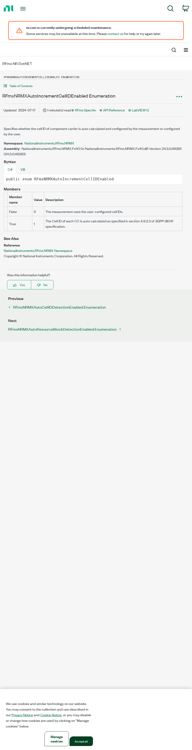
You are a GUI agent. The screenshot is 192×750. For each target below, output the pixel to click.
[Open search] (173, 49)
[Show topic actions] (179, 96)
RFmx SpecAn (85, 109)
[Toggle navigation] (28, 9)
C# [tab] (10, 169)
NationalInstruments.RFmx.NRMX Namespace (38, 250)
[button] (93, 86)
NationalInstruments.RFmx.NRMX (49, 142)
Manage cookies (57, 738)
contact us (115, 33)
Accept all (81, 741)
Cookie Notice (51, 714)
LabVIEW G (140, 109)
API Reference (114, 109)
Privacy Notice (22, 714)
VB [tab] (23, 169)
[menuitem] (170, 9)
